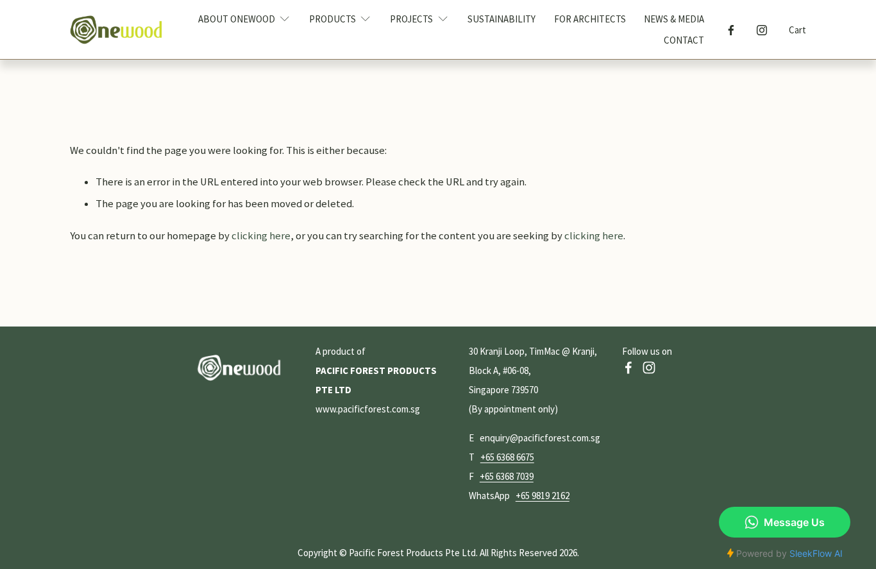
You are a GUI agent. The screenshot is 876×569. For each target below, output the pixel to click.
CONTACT (684, 40)
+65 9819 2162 (542, 495)
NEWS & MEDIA (674, 19)
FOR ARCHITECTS (590, 19)
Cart (797, 30)
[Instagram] (761, 30)
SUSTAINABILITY (501, 19)
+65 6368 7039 (507, 476)
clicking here (261, 235)
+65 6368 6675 (507, 457)
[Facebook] (731, 30)
